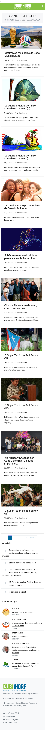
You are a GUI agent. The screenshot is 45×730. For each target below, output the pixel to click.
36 (26, 538)
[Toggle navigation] (42, 6)
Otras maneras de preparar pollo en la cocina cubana (27, 624)
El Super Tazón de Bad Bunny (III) (21, 512)
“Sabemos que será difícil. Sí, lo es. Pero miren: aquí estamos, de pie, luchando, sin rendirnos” (20, 572)
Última (33, 538)
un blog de (22, 20)
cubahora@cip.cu (13, 719)
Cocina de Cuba (19, 619)
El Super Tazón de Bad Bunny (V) (21, 357)
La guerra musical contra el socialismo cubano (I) (20, 157)
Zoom (15, 660)
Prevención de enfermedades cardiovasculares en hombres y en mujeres (20, 553)
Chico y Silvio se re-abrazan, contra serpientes (20, 307)
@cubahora (10, 716)
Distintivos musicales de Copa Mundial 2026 (22, 54)
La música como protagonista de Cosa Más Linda (22, 207)
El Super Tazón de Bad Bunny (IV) (21, 407)
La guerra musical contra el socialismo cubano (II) (20, 107)
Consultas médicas (21, 643)
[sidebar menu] (2, 6)
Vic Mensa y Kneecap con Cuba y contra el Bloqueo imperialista (19, 460)
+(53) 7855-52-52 (12, 713)
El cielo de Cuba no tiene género (22, 563)
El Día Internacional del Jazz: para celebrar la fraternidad (21, 257)
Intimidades (17, 633)
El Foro (15, 608)
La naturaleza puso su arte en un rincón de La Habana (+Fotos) (25, 664)
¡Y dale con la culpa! (17, 592)
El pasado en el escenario (22, 612)
